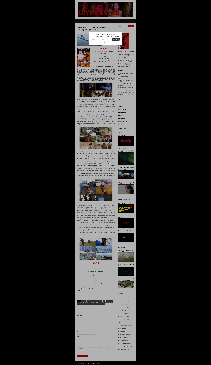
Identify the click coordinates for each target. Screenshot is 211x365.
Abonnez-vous (116, 39)
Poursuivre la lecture (105, 42)
